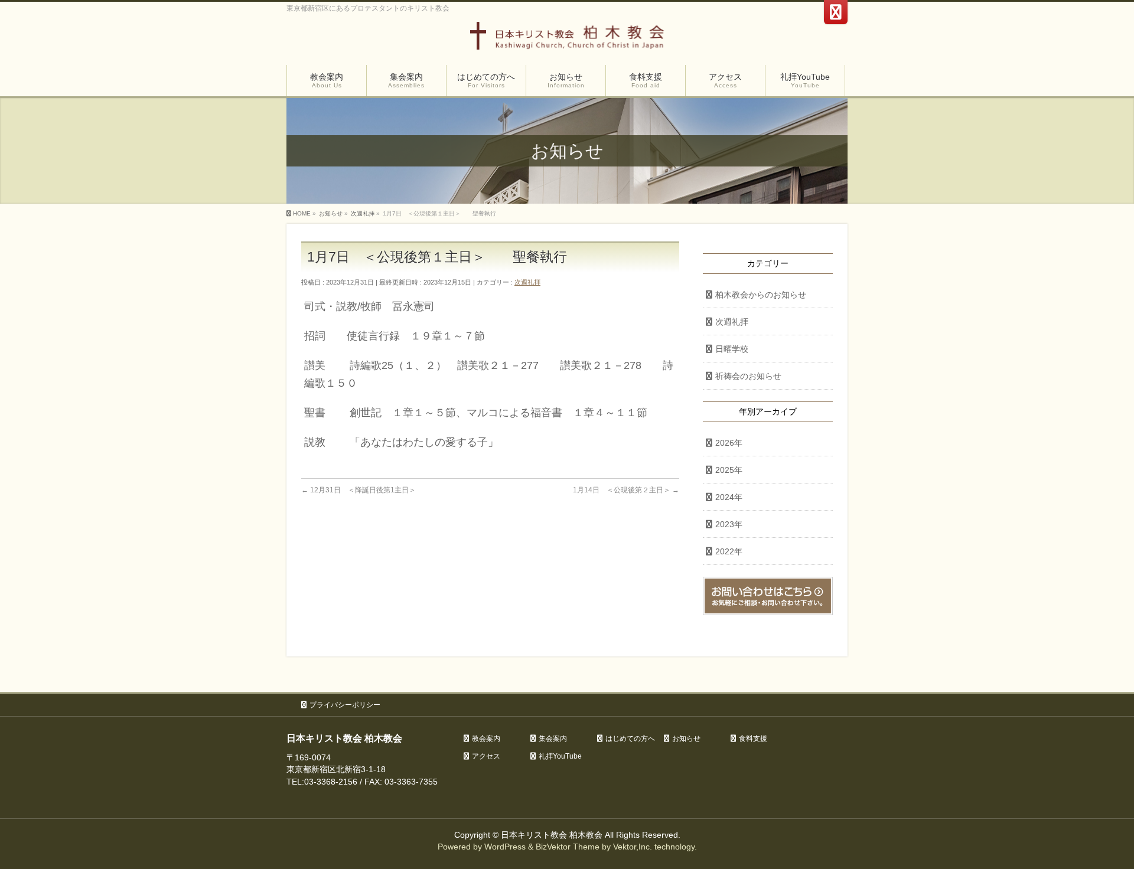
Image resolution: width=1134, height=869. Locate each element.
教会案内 (486, 738)
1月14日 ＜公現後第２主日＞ (626, 490)
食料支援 (753, 738)
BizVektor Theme (567, 846)
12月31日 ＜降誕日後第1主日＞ (358, 490)
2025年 (728, 470)
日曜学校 (731, 349)
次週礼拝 (527, 282)
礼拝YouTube (560, 756)
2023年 (728, 524)
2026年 (728, 442)
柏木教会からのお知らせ (760, 294)
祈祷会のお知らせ (748, 376)
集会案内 (553, 738)
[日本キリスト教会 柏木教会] (567, 40)
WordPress (505, 846)
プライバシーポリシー (344, 705)
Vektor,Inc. (632, 846)
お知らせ (686, 738)
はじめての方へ (630, 738)
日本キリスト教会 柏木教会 (551, 834)
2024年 (728, 497)
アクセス (486, 756)
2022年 (728, 551)
